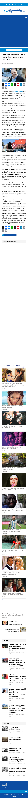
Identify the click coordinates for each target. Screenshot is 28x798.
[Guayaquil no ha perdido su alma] (5, 739)
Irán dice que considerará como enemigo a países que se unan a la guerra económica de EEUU (17, 662)
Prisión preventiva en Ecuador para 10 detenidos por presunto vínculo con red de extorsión (17, 708)
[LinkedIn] (12, 4)
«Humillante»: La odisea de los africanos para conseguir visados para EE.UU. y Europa (17, 677)
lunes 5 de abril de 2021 (9, 63)
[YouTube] (15, 4)
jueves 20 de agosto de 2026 (17, 752)
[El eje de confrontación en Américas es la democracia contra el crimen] (5, 769)
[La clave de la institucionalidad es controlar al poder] (5, 758)
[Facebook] (6, 4)
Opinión (6, 723)
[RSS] (21, 4)
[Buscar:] (14, 50)
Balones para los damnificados (15, 749)
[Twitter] (9, 4)
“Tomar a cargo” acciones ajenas (15, 728)
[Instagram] (18, 4)
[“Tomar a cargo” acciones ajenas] (5, 728)
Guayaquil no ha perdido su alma (15, 738)
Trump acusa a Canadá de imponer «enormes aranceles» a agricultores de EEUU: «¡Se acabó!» (17, 692)
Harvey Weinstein (18, 91)
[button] (26, 17)
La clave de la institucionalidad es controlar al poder (16, 759)
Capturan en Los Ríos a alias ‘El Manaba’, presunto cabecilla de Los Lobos (17, 647)
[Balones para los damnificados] (5, 750)
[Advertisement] (14, 33)
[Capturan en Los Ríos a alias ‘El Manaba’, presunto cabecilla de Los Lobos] (5, 646)
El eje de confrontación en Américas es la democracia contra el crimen (17, 770)
